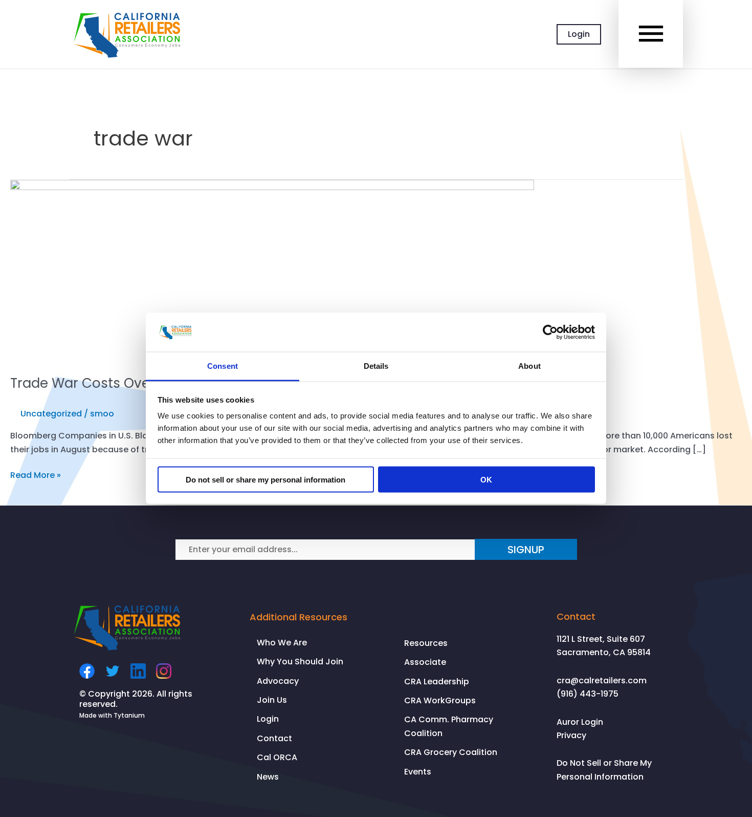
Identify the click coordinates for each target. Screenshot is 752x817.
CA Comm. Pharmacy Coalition (448, 726)
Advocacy (278, 681)
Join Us (272, 700)
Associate (425, 662)
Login (579, 34)
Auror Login (580, 722)
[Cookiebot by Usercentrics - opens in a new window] (550, 332)
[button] (526, 549)
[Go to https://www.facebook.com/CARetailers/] (87, 671)
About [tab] (529, 366)
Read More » (35, 475)
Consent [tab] (222, 366)
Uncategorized (51, 414)
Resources (426, 643)
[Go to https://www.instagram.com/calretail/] (163, 671)
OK (486, 479)
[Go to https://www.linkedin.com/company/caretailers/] (138, 671)
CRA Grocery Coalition (450, 752)
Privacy (571, 735)
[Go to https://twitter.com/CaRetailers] (112, 671)
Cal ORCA (277, 757)
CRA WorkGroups (440, 700)
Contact (274, 738)
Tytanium (129, 715)
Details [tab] (376, 366)
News (268, 777)
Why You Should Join (300, 661)
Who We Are (282, 642)
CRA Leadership (436, 681)
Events (417, 772)
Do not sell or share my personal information (265, 479)
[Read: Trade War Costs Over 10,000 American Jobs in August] (272, 271)
